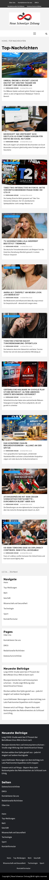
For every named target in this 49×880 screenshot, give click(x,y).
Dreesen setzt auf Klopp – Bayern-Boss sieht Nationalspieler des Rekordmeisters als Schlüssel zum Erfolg (24, 710)
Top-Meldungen (10, 587)
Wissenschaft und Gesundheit (15, 603)
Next (15, 572)
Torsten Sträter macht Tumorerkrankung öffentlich (20, 342)
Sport (6, 614)
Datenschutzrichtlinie (34, 6)
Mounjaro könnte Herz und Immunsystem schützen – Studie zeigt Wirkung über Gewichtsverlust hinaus (21, 683)
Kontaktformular (11, 619)
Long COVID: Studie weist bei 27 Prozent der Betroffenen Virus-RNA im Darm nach (21, 673)
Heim (6, 582)
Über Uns (12, 2)
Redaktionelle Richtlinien (16, 6)
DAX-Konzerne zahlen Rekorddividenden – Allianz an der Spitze (23, 445)
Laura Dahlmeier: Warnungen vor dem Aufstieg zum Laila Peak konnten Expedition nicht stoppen (24, 700)
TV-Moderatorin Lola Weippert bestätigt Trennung (21, 242)
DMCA (37, 2)
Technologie (9, 608)
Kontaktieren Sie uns (25, 2)
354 (11, 572)
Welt (5, 593)
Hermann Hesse (12, 88)
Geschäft (7, 598)
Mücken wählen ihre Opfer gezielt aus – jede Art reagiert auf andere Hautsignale (23, 692)
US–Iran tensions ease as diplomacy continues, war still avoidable (23, 549)
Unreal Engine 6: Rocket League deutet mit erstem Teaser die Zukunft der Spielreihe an (21, 82)
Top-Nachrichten (12, 56)
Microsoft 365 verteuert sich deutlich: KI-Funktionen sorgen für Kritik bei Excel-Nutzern (23, 136)
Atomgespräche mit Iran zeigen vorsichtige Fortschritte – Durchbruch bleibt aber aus (21, 499)
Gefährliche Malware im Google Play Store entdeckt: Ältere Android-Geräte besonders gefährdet (24, 392)
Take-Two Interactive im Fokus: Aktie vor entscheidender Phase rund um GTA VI (24, 190)
